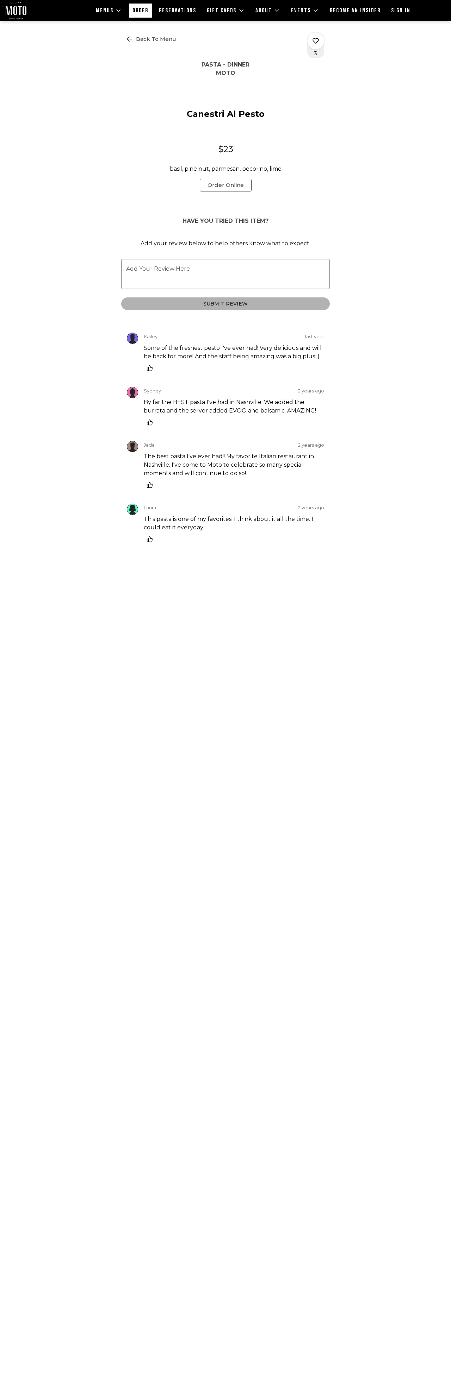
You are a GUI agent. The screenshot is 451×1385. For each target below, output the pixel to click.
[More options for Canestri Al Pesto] (315, 40)
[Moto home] (37, 10)
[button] (108, 11)
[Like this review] (151, 368)
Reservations (177, 10)
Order (140, 10)
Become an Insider (355, 10)
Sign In (400, 10)
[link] (226, 185)
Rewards (277, 26)
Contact (311, 26)
